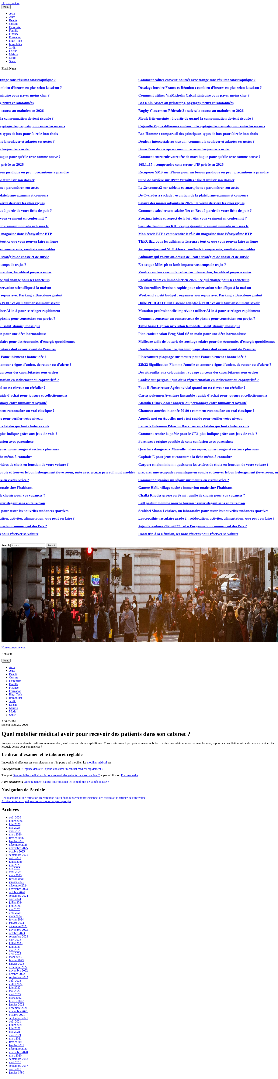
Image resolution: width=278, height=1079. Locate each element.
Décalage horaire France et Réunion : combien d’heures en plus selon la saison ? (180, 88)
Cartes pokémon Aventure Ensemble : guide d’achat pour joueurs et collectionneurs (183, 395)
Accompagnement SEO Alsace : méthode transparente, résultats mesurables (177, 249)
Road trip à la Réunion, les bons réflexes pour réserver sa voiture (169, 534)
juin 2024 (14, 905)
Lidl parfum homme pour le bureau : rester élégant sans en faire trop (172, 503)
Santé (12, 61)
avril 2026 (15, 831)
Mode (12, 57)
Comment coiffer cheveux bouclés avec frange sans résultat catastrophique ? (177, 80)
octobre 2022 (17, 973)
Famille (13, 30)
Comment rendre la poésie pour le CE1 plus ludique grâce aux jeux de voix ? (178, 434)
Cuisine (13, 23)
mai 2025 (14, 868)
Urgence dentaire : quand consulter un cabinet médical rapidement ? (62, 768)
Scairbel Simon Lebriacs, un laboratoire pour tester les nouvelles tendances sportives (184, 511)
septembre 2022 (18, 977)
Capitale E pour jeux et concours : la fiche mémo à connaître (165, 457)
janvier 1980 (16, 1072)
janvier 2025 (16, 882)
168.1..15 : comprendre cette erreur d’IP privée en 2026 (161, 164)
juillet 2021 (16, 1024)
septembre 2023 (18, 936)
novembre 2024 (18, 888)
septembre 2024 (18, 895)
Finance (14, 34)
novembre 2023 (18, 929)
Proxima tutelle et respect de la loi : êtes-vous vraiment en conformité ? (173, 218)
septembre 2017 (18, 1065)
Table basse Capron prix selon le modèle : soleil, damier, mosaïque (170, 326)
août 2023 (15, 939)
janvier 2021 (16, 1045)
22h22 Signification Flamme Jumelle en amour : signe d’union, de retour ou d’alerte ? (185, 365)
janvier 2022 (16, 1004)
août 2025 (15, 858)
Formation (15, 37)
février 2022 (16, 1001)
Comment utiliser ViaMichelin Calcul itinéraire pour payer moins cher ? (174, 95)
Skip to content (10, 3)
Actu (12, 13)
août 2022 (15, 980)
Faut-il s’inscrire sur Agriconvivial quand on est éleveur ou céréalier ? (172, 388)
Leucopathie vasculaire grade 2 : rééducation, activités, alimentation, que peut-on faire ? (187, 518)
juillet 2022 (16, 984)
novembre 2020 (18, 1052)
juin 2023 (14, 946)
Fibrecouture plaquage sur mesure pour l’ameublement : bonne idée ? (173, 357)
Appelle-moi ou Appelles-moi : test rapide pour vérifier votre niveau (171, 418)
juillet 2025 (16, 861)
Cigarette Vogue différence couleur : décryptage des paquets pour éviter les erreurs (182, 126)
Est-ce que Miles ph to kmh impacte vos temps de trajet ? (163, 265)
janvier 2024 (16, 922)
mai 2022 (14, 990)
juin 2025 (14, 865)
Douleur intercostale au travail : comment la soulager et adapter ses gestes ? (177, 141)
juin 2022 (14, 987)
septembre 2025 (18, 854)
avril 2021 (15, 1035)
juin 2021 (14, 1028)
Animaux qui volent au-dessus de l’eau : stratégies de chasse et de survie (174, 257)
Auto (12, 17)
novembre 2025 (18, 848)
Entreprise (15, 27)
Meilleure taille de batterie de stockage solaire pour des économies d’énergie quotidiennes (187, 341)
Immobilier (15, 44)
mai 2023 (14, 950)
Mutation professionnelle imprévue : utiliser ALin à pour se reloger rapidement (179, 311)
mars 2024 (15, 916)
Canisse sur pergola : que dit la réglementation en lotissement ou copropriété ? (179, 380)
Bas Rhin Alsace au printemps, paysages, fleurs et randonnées (166, 103)
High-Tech (15, 40)
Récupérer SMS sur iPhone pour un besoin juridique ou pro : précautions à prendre (184, 172)
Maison (13, 54)
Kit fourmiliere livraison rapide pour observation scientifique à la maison (175, 288)
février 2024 (16, 919)
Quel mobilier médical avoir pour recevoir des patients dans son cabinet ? (56, 775)
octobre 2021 (17, 1014)
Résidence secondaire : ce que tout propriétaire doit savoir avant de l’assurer (177, 349)
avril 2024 (15, 912)
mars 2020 (15, 1055)
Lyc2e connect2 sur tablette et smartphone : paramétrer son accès (169, 188)
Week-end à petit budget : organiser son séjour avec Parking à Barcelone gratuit (181, 295)
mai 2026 (14, 827)
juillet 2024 (16, 902)
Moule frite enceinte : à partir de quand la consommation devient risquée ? (176, 118)
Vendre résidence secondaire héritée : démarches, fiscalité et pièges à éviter (175, 272)
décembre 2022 (18, 967)
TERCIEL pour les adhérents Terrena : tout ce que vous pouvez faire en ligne (178, 241)
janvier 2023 (16, 963)
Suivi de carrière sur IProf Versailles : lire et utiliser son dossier (167, 180)
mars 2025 (15, 875)
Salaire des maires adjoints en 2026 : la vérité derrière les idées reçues (172, 203)
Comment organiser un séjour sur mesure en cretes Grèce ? (164, 480)
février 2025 (16, 878)
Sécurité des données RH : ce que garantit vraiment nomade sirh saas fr (174, 226)
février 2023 (16, 960)
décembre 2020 (18, 1048)
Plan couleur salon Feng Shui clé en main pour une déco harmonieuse (173, 334)
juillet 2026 (16, 820)
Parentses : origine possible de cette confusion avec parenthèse (166, 441)
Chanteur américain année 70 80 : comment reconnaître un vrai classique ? (177, 411)
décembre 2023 (18, 926)
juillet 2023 (16, 943)
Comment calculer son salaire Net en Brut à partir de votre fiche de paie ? (175, 211)
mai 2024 (14, 909)
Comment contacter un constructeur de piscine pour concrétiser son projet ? (177, 318)
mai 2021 (14, 1031)
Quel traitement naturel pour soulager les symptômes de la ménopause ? (66, 781)
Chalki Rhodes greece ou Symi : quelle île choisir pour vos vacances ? (172, 495)
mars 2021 (15, 1038)
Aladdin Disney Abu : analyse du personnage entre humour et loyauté (173, 403)
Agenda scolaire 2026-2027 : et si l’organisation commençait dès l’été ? (173, 526)
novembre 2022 (18, 970)
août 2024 (15, 899)
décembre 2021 (18, 1007)
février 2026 (16, 837)
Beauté (13, 20)
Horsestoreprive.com (14, 647)
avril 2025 (15, 871)
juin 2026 (14, 824)
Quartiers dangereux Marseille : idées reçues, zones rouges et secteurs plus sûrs (179, 449)
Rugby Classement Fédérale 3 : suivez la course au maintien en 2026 (171, 111)
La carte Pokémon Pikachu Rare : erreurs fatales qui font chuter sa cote (174, 426)
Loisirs (13, 51)
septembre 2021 (18, 1018)
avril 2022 (15, 994)
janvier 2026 (16, 841)
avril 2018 (15, 1062)
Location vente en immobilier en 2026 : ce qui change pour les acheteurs (174, 280)
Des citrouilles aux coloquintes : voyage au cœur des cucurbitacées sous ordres (178, 372)
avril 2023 (15, 953)
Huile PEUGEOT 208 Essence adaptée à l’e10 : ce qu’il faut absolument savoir (179, 303)
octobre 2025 (17, 851)
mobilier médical (97, 762)
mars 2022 (15, 997)
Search (6, 545)
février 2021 (16, 1041)
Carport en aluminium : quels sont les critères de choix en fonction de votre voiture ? (184, 464)
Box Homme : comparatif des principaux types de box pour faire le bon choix (178, 134)
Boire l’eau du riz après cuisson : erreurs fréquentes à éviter (164, 149)
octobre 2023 (17, 933)
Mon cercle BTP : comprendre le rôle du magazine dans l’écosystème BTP (175, 234)
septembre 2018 (18, 1058)
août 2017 (15, 1069)
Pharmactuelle (129, 775)
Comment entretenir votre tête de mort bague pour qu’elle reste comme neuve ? (180, 157)
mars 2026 (15, 834)
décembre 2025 (18, 844)
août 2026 (15, 817)
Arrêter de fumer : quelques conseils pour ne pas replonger (36, 801)
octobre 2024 (17, 892)
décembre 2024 (18, 885)
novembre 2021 (18, 1011)
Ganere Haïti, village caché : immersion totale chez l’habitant (166, 488)
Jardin (12, 47)
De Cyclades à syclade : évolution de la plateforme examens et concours (173, 195)
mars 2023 (15, 956)
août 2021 (15, 1021)
